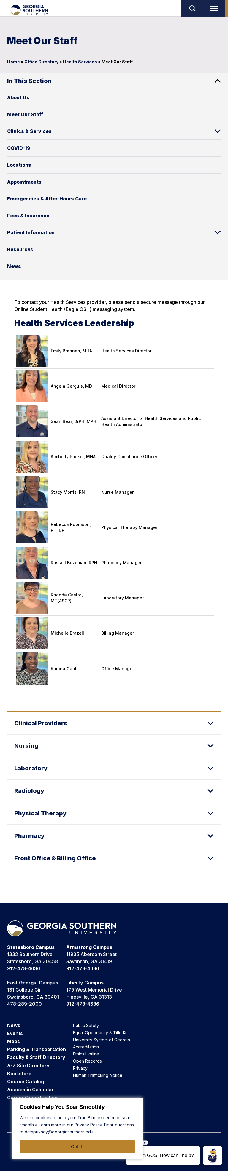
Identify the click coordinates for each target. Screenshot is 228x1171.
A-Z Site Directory (28, 1066)
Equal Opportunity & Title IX (100, 1032)
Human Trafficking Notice (97, 1075)
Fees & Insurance (28, 216)
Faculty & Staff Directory (36, 1057)
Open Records (87, 1060)
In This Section (29, 80)
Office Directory (41, 61)
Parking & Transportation (36, 1049)
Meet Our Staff (25, 114)
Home (13, 61)
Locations (19, 165)
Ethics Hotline (86, 1053)
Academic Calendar (30, 1090)
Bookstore (19, 1074)
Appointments (24, 182)
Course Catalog (25, 1082)
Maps (13, 1041)
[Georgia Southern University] (29, 9)
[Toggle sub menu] (217, 131)
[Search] (192, 8)
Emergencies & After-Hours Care (47, 199)
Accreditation (86, 1046)
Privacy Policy (88, 1124)
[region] (77, 1128)
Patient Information (31, 232)
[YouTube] (145, 1142)
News (14, 266)
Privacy (80, 1068)
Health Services (80, 61)
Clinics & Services (29, 131)
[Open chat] (212, 1155)
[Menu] (215, 8)
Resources (20, 249)
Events (15, 1033)
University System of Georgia (101, 1039)
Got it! (77, 1146)
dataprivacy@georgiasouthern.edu (59, 1131)
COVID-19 (18, 148)
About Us (18, 97)
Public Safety (86, 1025)
